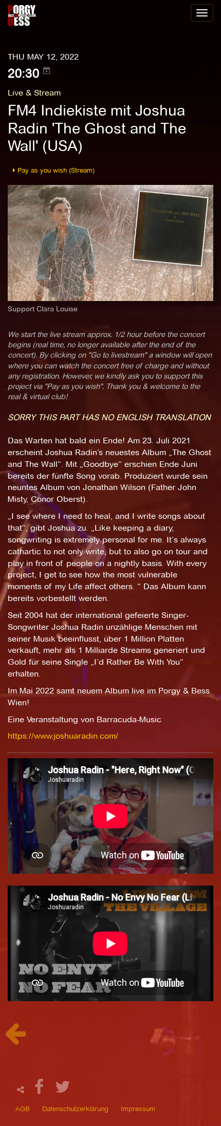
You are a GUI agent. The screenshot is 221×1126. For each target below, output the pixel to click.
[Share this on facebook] (40, 1090)
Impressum (138, 1108)
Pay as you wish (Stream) (55, 170)
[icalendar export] (46, 70)
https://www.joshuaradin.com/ (63, 736)
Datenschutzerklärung (75, 1108)
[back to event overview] (15, 1039)
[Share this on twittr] (62, 1090)
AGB (22, 1108)
